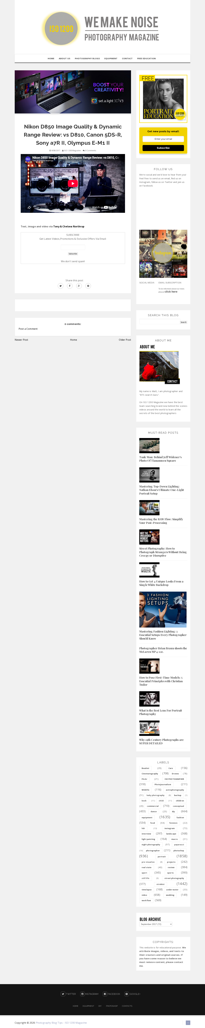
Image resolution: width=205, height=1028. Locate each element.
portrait (162, 856)
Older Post (125, 339)
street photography (174, 878)
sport (144, 873)
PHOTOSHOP (112, 1006)
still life (145, 878)
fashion (180, 817)
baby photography (156, 795)
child (161, 800)
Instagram (91, 994)
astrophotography (175, 790)
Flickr (144, 779)
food (152, 823)
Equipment (88, 1006)
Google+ (134, 994)
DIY (100, 1006)
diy (173, 811)
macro (174, 839)
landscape (171, 833)
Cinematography (150, 773)
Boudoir (145, 768)
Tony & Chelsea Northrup (68, 226)
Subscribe (163, 148)
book (144, 800)
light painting (148, 839)
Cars (171, 768)
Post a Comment (28, 328)
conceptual (178, 806)
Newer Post (21, 339)
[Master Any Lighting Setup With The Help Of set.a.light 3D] (73, 91)
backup (177, 795)
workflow (146, 900)
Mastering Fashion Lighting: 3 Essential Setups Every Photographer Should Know (163, 635)
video (144, 895)
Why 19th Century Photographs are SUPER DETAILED (161, 741)
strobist (160, 884)
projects (171, 862)
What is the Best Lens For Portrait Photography (160, 712)
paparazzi (179, 844)
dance (154, 811)
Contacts (127, 1006)
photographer (153, 850)
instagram (169, 828)
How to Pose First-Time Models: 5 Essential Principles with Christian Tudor (161, 681)
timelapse (147, 889)
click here (171, 291)
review (171, 867)
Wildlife (145, 790)
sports (170, 873)
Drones (175, 773)
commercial (153, 806)
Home (73, 339)
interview (146, 833)
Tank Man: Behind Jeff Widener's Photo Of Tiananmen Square (160, 458)
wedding (170, 895)
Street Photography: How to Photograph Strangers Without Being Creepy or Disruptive (163, 552)
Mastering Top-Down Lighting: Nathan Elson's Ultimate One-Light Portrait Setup (161, 490)
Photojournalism (163, 784)
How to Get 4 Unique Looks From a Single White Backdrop (161, 583)
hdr (143, 828)
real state (147, 867)
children (180, 800)
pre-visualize (148, 862)
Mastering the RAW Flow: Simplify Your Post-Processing (161, 520)
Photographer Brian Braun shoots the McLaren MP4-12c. (163, 650)
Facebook (113, 994)
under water (172, 889)
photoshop (178, 850)
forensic (173, 823)
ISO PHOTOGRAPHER (174, 779)
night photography (151, 844)
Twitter (70, 994)
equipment (147, 817)
